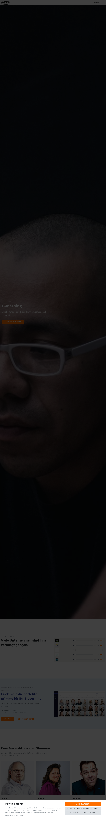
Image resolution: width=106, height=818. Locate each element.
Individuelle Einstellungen (83, 813)
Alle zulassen (82, 804)
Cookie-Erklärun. (19, 815)
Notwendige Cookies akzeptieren (82, 808)
